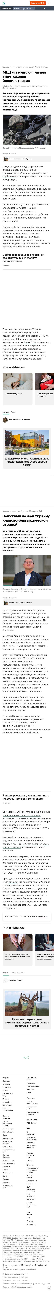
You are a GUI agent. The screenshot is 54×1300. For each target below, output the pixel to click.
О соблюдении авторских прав (15, 1277)
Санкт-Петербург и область (7, 1123)
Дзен (29, 1092)
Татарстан (6, 1166)
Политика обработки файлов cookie (17, 1286)
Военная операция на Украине (15, 67)
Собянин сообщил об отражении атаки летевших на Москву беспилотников (23, 257)
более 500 (30, 342)
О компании (30, 1133)
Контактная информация (31, 1138)
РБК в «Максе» (14, 367)
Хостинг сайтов (30, 1176)
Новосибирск (8, 1132)
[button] (18, 389)
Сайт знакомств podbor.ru (31, 1189)
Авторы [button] (6, 412)
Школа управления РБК (31, 1204)
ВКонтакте (31, 1083)
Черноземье (7, 1173)
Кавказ (5, 1176)
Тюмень (5, 1169)
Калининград (7, 1146)
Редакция (30, 1142)
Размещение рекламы (31, 1146)
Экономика (7, 1084)
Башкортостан (8, 1138)
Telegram (30, 1089)
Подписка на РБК (31, 1108)
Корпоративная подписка (33, 1113)
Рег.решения (31, 1180)
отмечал (13, 881)
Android (30, 1221)
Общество (6, 1087)
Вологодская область (7, 1142)
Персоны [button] (21, 972)
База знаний (7, 1105)
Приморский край (7, 1186)
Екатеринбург (8, 1129)
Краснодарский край (8, 1150)
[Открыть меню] (49, 3)
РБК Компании (30, 1195)
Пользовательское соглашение (15, 1280)
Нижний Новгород (6, 1156)
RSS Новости (32, 1123)
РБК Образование (8, 1109)
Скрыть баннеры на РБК (33, 1102)
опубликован (9, 176)
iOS (28, 1218)
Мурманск (6, 1182)
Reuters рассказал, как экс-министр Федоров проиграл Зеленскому (26, 797)
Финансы (6, 1099)
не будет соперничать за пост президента (26, 845)
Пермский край (8, 1160)
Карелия (6, 1179)
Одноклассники (33, 1086)
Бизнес (5, 1090)
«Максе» (42, 916)
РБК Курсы (31, 1199)
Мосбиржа (25, 1264)
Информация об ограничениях (15, 1273)
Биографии (7, 1102)
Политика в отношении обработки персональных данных (26, 1283)
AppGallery (31, 1224)
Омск (5, 1135)
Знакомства (31, 1184)
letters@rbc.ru (37, 1258)
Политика (6, 265)
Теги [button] (13, 412)
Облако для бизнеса (30, 1163)
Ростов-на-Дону (8, 1163)
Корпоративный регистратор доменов (31, 1170)
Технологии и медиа (8, 1094)
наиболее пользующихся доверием (21, 814)
